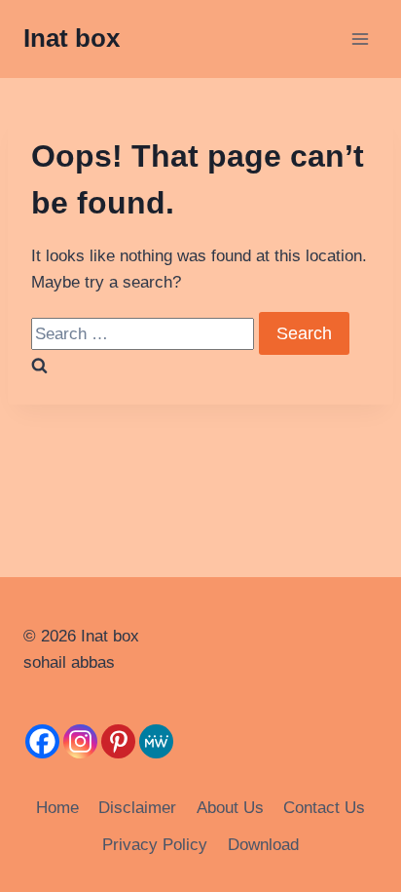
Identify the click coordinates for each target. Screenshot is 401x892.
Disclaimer (137, 807)
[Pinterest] (118, 741)
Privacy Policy (154, 844)
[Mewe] (156, 741)
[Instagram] (80, 741)
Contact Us (324, 807)
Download (263, 844)
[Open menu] (360, 38)
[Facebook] (42, 741)
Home (57, 807)
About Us (230, 807)
